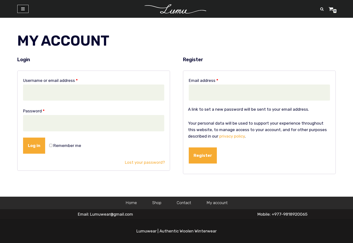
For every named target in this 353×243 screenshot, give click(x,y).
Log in (34, 145)
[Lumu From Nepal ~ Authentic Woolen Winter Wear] (177, 8)
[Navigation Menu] (23, 9)
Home (131, 202)
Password (34, 111)
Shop (156, 202)
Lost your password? (145, 162)
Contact (184, 202)
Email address (203, 80)
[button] (322, 9)
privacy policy (232, 136)
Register (203, 155)
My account (217, 202)
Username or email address (50, 80)
